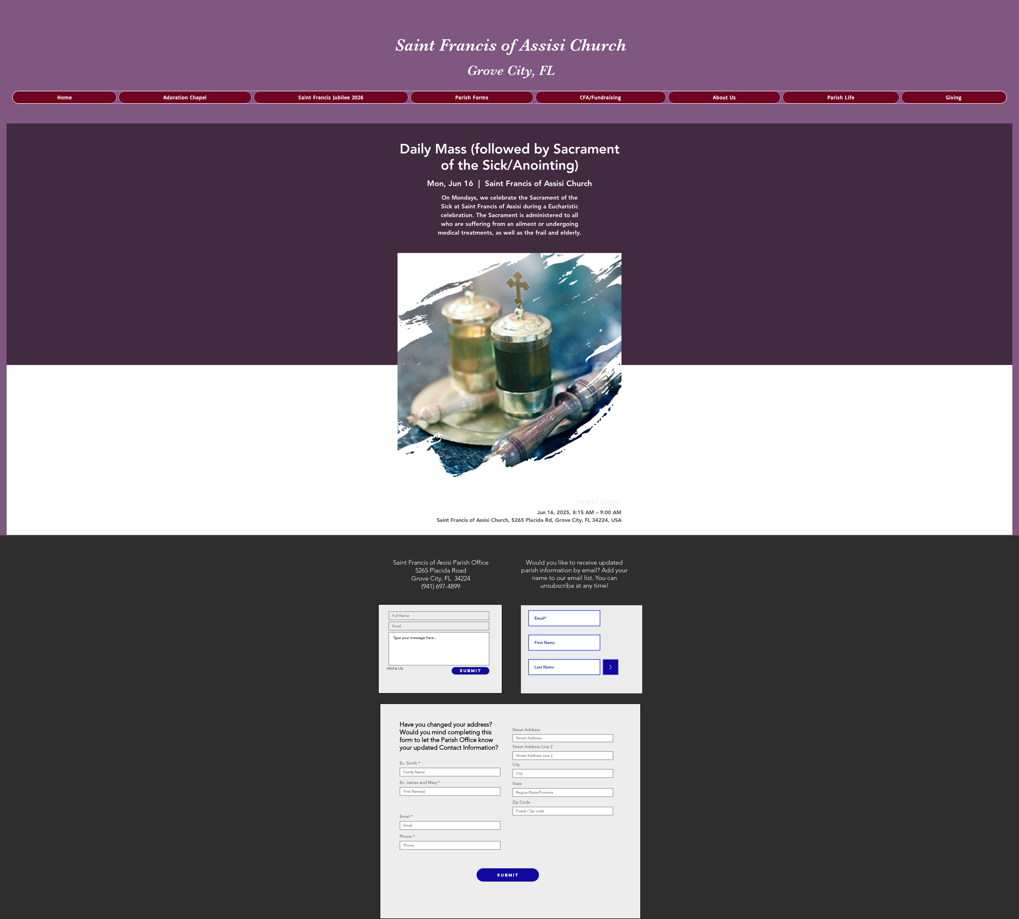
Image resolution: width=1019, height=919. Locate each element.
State (517, 783)
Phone (406, 836)
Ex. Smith (408, 763)
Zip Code (521, 802)
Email (405, 816)
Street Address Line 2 (532, 747)
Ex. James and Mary (418, 782)
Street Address (526, 730)
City (516, 764)
